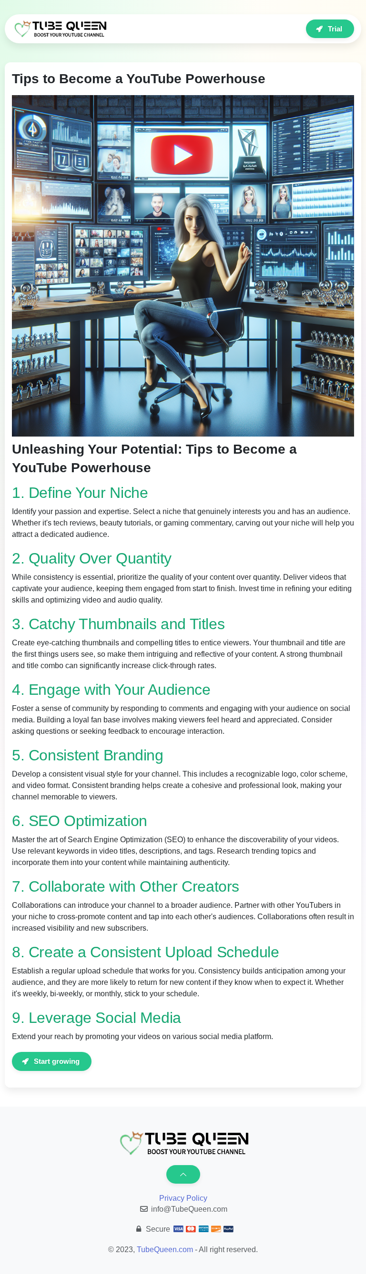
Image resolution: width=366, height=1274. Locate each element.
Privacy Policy (183, 1198)
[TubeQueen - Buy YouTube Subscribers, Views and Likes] (59, 29)
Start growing (57, 1061)
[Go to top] (183, 1174)
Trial (335, 29)
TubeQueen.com (165, 1249)
